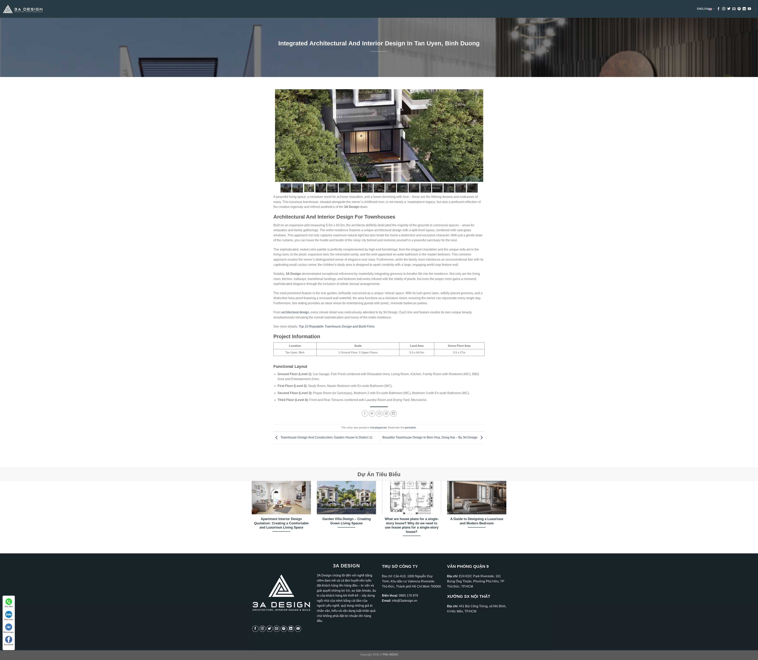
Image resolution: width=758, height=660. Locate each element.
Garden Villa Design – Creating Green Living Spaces (346, 521)
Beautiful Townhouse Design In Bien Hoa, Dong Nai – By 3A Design (430, 437)
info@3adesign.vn (404, 600)
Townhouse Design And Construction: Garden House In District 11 (326, 437)
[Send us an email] (733, 9)
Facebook (8, 644)
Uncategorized (378, 427)
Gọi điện (9, 606)
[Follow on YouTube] (749, 9)
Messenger (8, 632)
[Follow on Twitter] (728, 9)
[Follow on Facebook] (718, 9)
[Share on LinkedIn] (393, 413)
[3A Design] (22, 9)
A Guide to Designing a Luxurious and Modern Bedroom (476, 521)
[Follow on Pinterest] (739, 9)
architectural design (295, 312)
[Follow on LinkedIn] (744, 9)
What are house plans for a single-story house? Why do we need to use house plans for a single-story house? (412, 525)
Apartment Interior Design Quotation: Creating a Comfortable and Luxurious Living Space (281, 523)
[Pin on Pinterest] (386, 413)
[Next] (507, 514)
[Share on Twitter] (372, 413)
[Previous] (251, 514)
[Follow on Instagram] (723, 9)
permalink (410, 427)
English (703, 8)
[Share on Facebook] (365, 413)
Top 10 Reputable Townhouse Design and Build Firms (337, 326)
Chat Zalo (8, 619)
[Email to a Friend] (379, 413)
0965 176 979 (408, 595)
